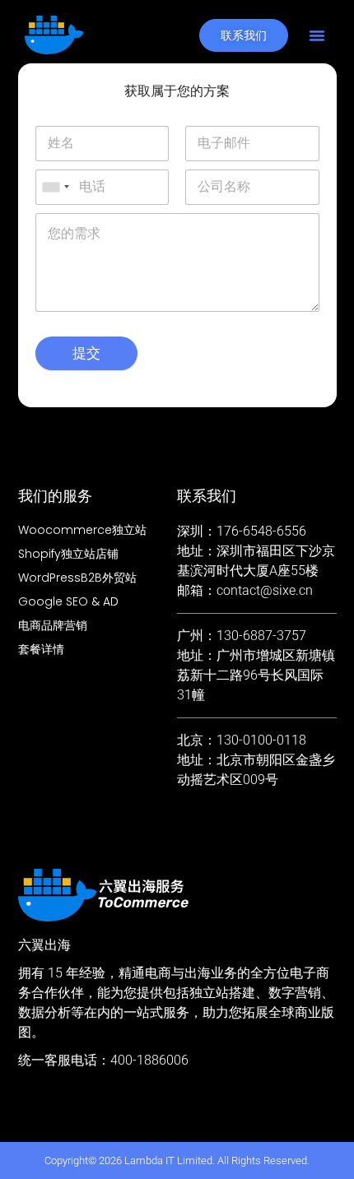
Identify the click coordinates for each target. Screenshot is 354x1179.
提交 (86, 353)
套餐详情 (41, 649)
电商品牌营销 (52, 625)
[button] (317, 35)
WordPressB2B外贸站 (77, 577)
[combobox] (55, 187)
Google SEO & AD (68, 601)
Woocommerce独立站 (82, 530)
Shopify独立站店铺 (68, 553)
